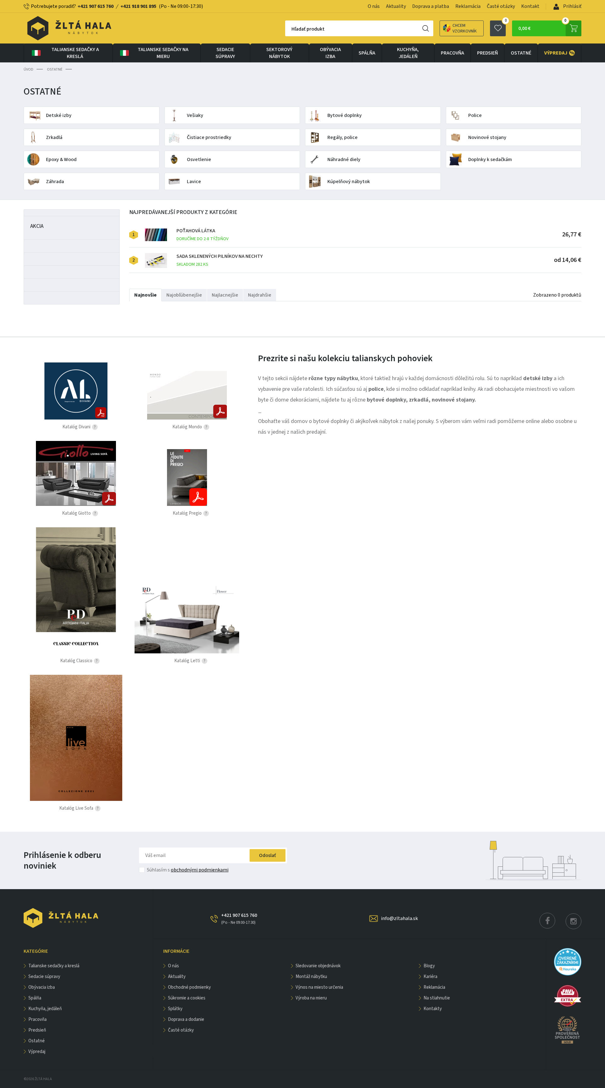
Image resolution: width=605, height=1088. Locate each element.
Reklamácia (468, 6)
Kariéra (430, 976)
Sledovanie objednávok (318, 966)
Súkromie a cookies (186, 998)
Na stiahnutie (437, 998)
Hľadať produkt (308, 29)
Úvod (28, 69)
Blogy (429, 966)
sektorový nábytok (279, 53)
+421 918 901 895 (138, 6)
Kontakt (530, 6)
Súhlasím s (187, 869)
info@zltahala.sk (399, 918)
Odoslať (267, 855)
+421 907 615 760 (95, 6)
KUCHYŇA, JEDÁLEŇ (408, 53)
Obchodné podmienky (189, 987)
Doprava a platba (430, 6)
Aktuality (396, 6)
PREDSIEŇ (487, 52)
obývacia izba (330, 53)
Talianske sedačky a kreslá (75, 53)
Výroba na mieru (311, 998)
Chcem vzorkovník (464, 28)
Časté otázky (501, 6)
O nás (374, 6)
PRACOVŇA (452, 52)
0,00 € (542, 26)
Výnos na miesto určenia (319, 987)
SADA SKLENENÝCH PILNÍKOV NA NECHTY (219, 260)
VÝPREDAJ (559, 52)
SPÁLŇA (367, 52)
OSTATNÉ (521, 52)
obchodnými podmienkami (199, 869)
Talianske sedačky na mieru (163, 53)
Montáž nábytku (311, 976)
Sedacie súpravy (225, 53)
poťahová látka (202, 234)
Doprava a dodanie (186, 1019)
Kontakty (433, 1008)
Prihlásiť (571, 6)
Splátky (175, 1008)
